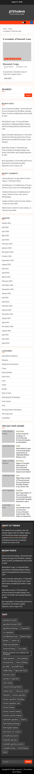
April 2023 (5, 273)
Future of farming (21, 662)
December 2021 (7, 314)
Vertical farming (23, 748)
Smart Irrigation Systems (10, 728)
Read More (7, 78)
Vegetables (6, 418)
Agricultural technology (10, 628)
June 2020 (5, 339)
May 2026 (5, 235)
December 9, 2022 (21, 67)
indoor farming (7, 683)
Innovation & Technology (11, 397)
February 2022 (7, 306)
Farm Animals (7, 372)
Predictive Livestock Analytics (12, 715)
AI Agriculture (24, 628)
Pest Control (6, 401)
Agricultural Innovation (10, 620)
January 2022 (6, 310)
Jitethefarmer (7, 185)
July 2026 (5, 227)
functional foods (8, 662)
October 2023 (7, 256)
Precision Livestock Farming (11, 711)
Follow (31, 22)
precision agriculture (19, 695)
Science (23, 719)
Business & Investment (10, 364)
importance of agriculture (11, 679)
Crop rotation (22, 649)
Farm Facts (6, 377)
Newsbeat (6, 695)
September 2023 (8, 260)
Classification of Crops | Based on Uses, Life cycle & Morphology (16, 194)
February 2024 (7, 244)
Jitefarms (17, 11)
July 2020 (5, 335)
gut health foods (17, 666)
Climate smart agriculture (10, 644)
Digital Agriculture (8, 658)
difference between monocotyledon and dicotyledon (16, 653)
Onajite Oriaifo (8, 67)
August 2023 (6, 264)
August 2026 (6, 223)
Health (4, 389)
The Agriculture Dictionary (12, 59)
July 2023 (5, 269)
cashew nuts (15, 640)
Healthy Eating (7, 670)
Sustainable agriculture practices (13, 744)
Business (5, 360)
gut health (6, 666)
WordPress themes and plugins (16, 535)
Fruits (4, 385)
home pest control (8, 675)
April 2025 (5, 240)
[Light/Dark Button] (24, 22)
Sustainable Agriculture (10, 740)
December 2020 (7, 326)
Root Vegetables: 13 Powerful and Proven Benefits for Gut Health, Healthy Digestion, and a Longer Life (17, 163)
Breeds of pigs (25, 636)
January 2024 (6, 248)
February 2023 (7, 281)
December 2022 (7, 285)
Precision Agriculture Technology (13, 699)
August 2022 (6, 293)
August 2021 (6, 318)
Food (3, 381)
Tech (3, 405)
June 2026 (5, 231)
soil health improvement (10, 736)
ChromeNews (28, 769)
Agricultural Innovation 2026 (12, 624)
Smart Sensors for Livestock (12, 732)
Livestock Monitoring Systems (12, 687)
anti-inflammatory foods (10, 636)
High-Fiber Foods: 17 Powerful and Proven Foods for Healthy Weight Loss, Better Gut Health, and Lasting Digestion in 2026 (24, 484)
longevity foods (8, 691)
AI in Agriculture (8, 632)
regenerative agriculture (10, 719)
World (5, 752)
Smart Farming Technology (11, 723)
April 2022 (5, 302)
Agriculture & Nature (10, 356)
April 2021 (5, 322)
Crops (4, 368)
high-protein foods (21, 670)
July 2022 (5, 298)
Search (6, 89)
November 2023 (7, 252)
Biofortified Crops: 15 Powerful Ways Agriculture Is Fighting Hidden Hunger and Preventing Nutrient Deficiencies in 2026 (16, 125)
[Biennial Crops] (17, 51)
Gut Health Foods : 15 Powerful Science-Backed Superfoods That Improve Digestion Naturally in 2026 (23, 513)
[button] (28, 22)
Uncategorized (7, 414)
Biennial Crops (11, 64)
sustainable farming (9, 748)
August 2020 (6, 331)
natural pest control (22, 691)
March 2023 (6, 277)
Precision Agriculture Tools (11, 703)
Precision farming (8, 707)
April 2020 (5, 343)
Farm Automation (22, 658)
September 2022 (8, 289)
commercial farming (9, 649)
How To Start (6, 393)
